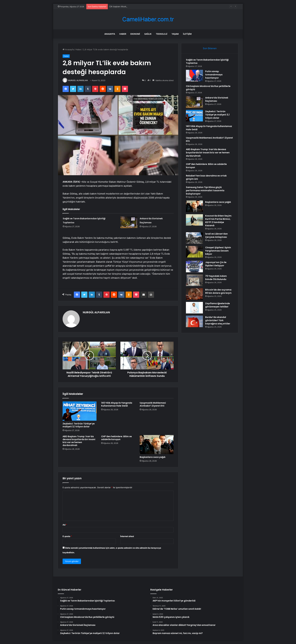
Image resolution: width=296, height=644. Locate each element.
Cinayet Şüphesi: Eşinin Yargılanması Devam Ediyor (218, 251)
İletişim (187, 34)
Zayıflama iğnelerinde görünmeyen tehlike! (217, 305)
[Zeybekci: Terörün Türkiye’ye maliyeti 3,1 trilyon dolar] (80, 411)
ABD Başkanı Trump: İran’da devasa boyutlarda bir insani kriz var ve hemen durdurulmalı (79, 441)
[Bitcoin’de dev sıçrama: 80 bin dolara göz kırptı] (194, 294)
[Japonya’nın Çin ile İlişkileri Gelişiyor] (194, 266)
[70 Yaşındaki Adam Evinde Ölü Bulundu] (194, 280)
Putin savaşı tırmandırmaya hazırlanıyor (213, 74)
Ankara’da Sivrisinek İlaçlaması (216, 99)
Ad (65, 524)
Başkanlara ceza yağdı (152, 457)
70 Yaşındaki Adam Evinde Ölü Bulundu (216, 277)
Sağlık (148, 34)
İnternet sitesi (127, 536)
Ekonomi (135, 34)
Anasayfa (109, 34)
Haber (122, 34)
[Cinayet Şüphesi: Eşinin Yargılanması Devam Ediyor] (194, 252)
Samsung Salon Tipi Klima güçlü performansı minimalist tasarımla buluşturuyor (205, 190)
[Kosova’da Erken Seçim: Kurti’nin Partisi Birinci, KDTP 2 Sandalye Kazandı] (194, 220)
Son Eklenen (210, 48)
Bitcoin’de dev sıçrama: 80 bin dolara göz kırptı (218, 291)
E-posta (67, 536)
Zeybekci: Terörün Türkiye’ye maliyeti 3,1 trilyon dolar (79, 425)
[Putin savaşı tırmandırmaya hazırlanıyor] (194, 75)
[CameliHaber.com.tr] (148, 19)
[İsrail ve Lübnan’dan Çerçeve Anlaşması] (194, 238)
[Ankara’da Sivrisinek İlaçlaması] (128, 222)
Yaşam (175, 34)
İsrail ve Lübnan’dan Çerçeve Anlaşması (216, 235)
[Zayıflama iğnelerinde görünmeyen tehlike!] (194, 307)
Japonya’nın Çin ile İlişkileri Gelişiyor (215, 264)
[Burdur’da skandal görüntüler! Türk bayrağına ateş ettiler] (194, 321)
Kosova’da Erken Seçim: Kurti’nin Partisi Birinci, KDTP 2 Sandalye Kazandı (218, 220)
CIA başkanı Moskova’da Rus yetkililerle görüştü (132, 6)
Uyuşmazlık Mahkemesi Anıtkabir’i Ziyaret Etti (153, 404)
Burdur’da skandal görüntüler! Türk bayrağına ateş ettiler (217, 320)
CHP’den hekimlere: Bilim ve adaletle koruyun (116, 438)
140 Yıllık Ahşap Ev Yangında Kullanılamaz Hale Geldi (116, 404)
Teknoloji (161, 34)
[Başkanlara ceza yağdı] (157, 444)
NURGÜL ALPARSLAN (78, 80)
